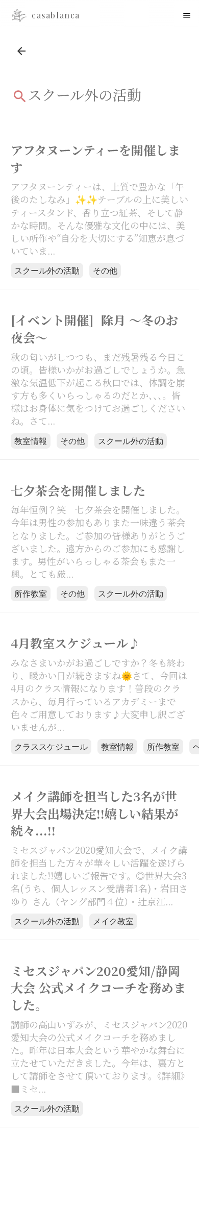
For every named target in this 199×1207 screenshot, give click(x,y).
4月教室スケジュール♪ (75, 643)
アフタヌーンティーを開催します (95, 158)
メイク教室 (113, 921)
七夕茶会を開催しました (82, 490)
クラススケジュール (51, 746)
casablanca (56, 15)
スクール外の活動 (47, 270)
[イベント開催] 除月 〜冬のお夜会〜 (94, 328)
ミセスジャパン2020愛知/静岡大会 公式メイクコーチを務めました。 (98, 988)
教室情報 (30, 441)
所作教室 (30, 593)
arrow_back (21, 51)
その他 (105, 270)
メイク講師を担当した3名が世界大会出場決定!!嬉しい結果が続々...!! (94, 813)
